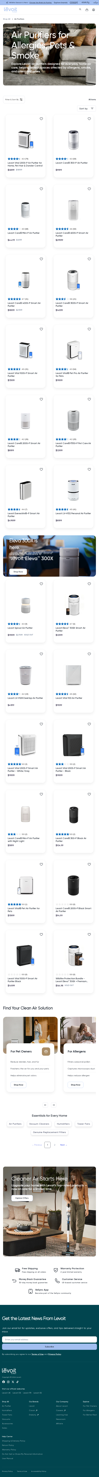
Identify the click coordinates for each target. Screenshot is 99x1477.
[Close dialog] (75, 711)
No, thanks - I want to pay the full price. (49, 763)
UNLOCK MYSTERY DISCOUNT (49, 755)
